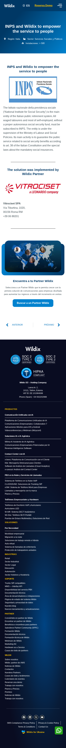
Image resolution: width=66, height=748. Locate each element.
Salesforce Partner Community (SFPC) (21, 628)
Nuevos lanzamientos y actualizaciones (22, 609)
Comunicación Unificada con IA (19, 415)
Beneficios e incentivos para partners (21, 624)
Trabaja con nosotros (14, 685)
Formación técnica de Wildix (17, 637)
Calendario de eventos (15, 679)
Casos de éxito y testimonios (17, 676)
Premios (8, 692)
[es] (33, 348)
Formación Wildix (12, 631)
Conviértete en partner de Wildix (19, 618)
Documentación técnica (15, 593)
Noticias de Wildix (12, 666)
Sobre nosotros (11, 659)
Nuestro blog (10, 606)
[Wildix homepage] (9, 5)
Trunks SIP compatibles (15, 583)
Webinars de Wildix (13, 641)
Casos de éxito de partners (16, 650)
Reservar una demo (13, 682)
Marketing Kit (10, 644)
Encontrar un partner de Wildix (18, 621)
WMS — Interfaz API (13, 586)
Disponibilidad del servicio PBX (18, 590)
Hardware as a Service (15, 647)
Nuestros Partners (13, 672)
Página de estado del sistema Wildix (20, 599)
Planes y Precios (12, 689)
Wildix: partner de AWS (15, 663)
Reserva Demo (44, 5)
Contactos (9, 669)
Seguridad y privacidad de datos (19, 602)
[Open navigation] (59, 5)
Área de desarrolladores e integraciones (22, 596)
